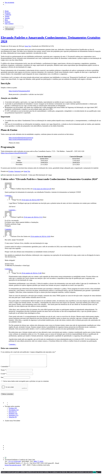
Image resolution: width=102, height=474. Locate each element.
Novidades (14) (14, 410)
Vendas (7, 16)
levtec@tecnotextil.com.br (13, 465)
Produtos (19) (13, 413)
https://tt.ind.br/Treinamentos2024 (19, 91)
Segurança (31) (13, 415)
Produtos (7, 13)
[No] (97, 472)
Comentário (5, 366)
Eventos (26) (13, 408)
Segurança (17, 171)
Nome (3, 370)
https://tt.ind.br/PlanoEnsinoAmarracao (21, 137)
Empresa (7, 22)
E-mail (3, 374)
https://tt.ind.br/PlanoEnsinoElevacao (20, 139)
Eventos (11, 171)
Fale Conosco (9, 23)
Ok (94, 472)
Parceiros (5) (13, 412)
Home (7, 11)
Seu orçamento (9, 2)
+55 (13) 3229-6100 (14, 461)
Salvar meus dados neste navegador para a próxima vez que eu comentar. (26, 381)
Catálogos (8, 14)
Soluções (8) (13, 417)
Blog (6, 20)
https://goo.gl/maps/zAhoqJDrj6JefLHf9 (14, 153)
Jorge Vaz (28, 46)
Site (2, 377)
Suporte (7, 18)
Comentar (8, 195)
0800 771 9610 (38, 461)
